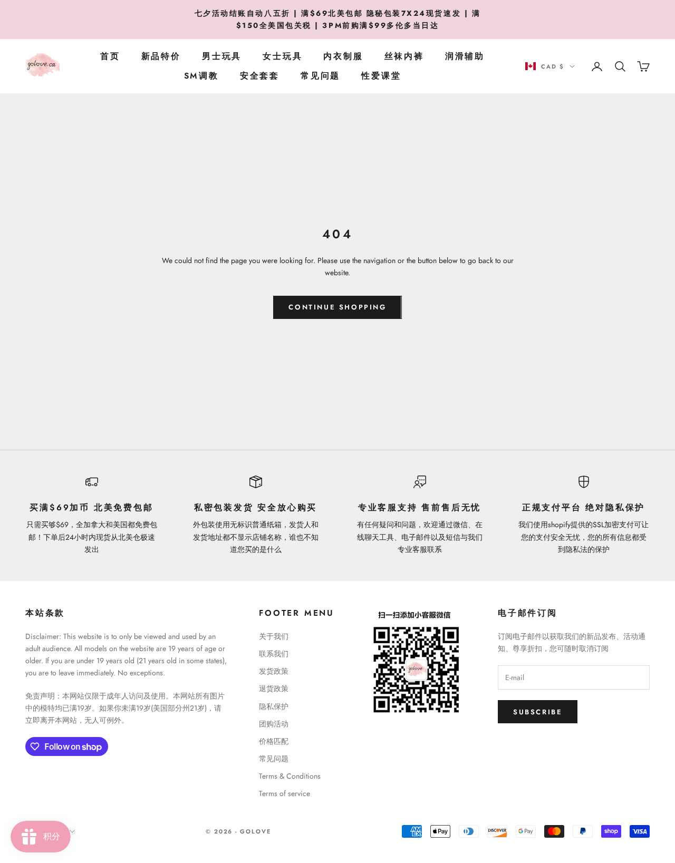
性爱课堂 (381, 76)
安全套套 (259, 76)
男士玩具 (222, 56)
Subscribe (537, 712)
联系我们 (273, 653)
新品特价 (161, 56)
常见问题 (320, 76)
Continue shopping (337, 307)
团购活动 (273, 724)
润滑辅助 (465, 56)
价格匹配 (273, 741)
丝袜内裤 (404, 56)
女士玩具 (282, 56)
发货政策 (273, 671)
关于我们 (273, 636)
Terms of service (284, 793)
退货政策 (273, 688)
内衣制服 (343, 56)
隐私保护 (273, 706)
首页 (110, 56)
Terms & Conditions (290, 776)
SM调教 (201, 76)
